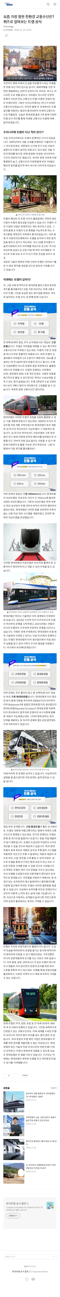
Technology (8, 26)
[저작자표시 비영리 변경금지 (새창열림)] (34, 1075)
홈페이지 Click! (30, 1266)
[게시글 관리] (15, 1075)
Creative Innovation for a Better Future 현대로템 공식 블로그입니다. (24, 1208)
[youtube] (33, 1279)
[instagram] (26, 1279)
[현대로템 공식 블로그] (8, 4)
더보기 (54, 1087)
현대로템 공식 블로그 (17, 1203)
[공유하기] (12, 1075)
